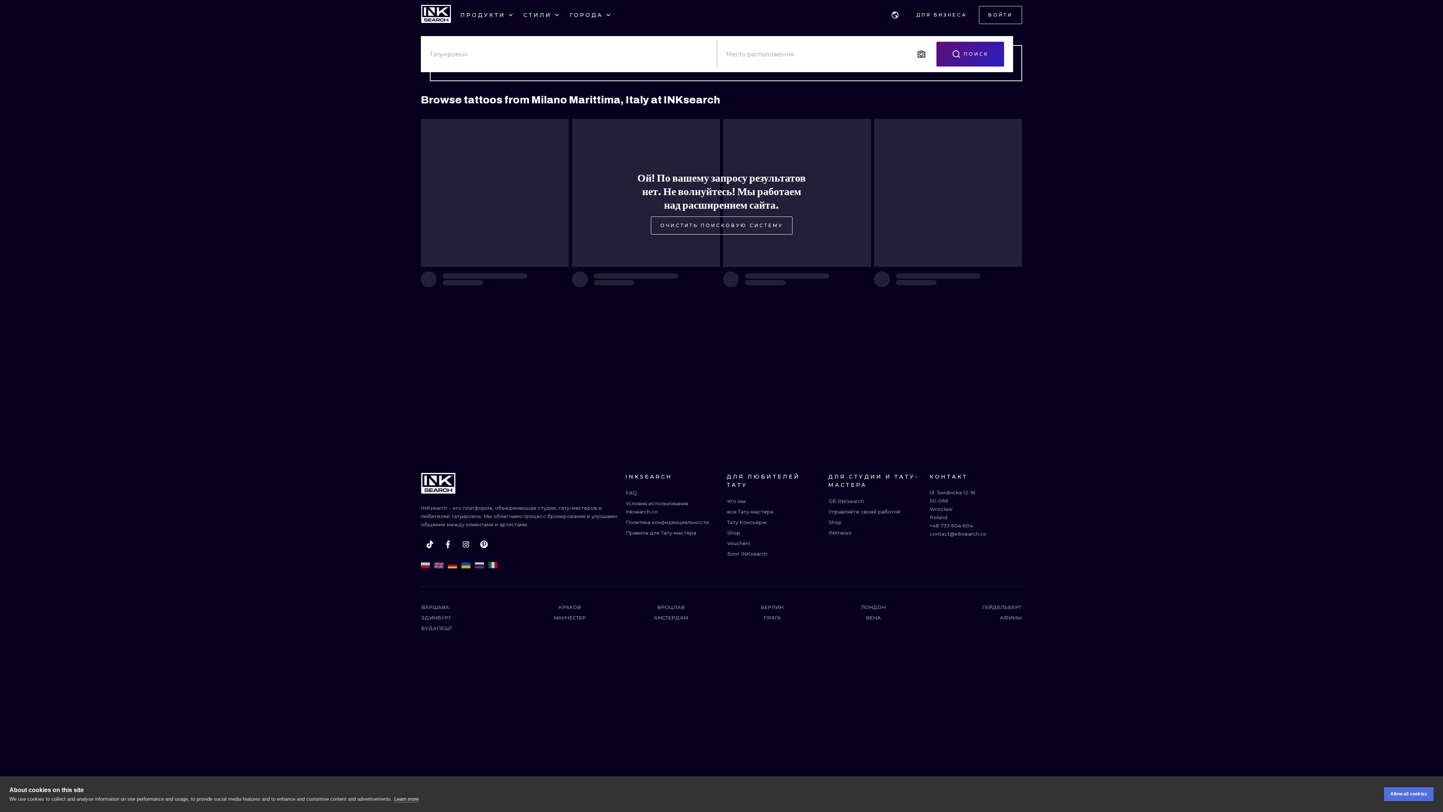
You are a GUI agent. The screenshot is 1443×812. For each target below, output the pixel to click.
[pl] (425, 565)
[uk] (465, 565)
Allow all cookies (1408, 794)
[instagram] (466, 544)
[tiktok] (430, 544)
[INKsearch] (436, 15)
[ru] (479, 565)
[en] (438, 565)
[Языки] (895, 15)
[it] (493, 565)
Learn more (406, 799)
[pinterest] (484, 544)
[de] (452, 565)
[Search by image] (921, 54)
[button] (895, 15)
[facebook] (448, 544)
